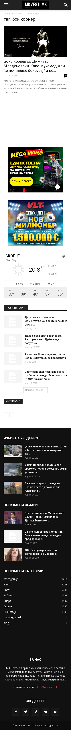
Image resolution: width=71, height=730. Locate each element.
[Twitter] (25, 712)
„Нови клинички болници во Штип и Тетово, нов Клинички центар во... (46, 450)
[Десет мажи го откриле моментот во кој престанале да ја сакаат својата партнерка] (13, 321)
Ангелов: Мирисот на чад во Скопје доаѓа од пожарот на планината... (42, 487)
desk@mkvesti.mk (47, 687)
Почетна (8, 13)
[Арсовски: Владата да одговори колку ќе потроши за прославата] (13, 358)
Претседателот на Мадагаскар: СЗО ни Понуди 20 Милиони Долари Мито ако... (44, 517)
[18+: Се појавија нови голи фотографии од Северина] (13, 554)
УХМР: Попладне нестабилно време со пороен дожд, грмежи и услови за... (46, 469)
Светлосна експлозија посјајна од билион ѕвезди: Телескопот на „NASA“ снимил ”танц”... (46, 375)
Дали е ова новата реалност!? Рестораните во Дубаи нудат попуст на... (43, 339)
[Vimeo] (35, 712)
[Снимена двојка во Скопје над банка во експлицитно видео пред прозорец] (13, 536)
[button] (66, 5)
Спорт (8, 55)
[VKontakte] (45, 712)
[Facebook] (15, 712)
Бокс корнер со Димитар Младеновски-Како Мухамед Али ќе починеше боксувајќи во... (34, 66)
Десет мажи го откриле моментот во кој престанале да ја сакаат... (46, 321)
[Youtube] (55, 712)
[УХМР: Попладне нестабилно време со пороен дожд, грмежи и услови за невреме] (13, 469)
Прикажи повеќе (34, 390)
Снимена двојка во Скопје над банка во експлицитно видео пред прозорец (44, 535)
